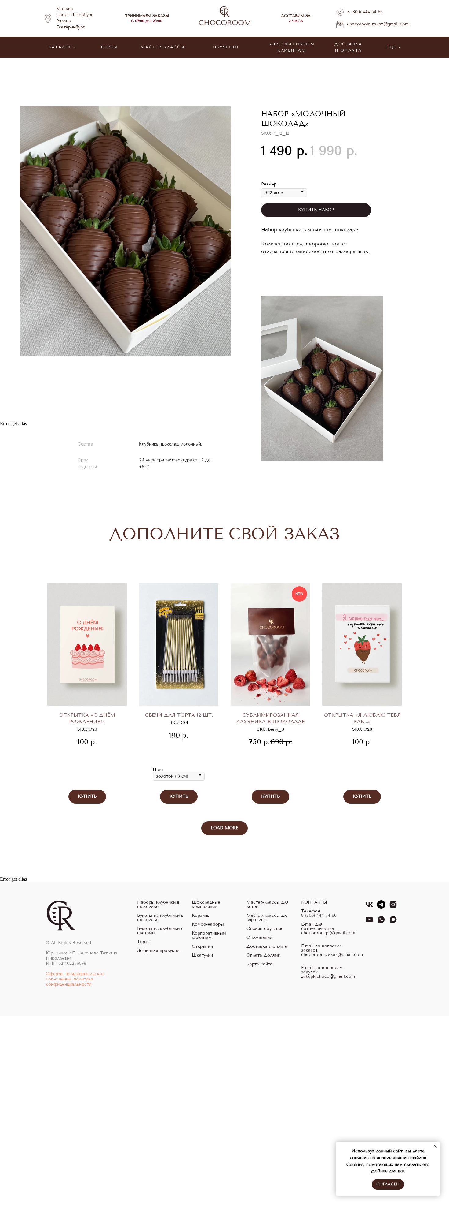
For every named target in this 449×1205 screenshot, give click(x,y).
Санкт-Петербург (74, 14)
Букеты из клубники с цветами (160, 931)
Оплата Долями (263, 955)
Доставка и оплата (266, 946)
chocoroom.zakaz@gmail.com (378, 24)
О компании (259, 937)
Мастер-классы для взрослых (267, 917)
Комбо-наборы (208, 924)
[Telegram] (381, 907)
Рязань (63, 21)
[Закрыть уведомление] (435, 1146)
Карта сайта (259, 964)
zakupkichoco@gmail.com (328, 976)
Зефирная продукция (159, 951)
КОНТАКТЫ (314, 902)
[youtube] (369, 922)
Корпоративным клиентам (209, 935)
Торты (144, 942)
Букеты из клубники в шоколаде (160, 917)
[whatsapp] (381, 922)
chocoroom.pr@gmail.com (328, 933)
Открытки (202, 946)
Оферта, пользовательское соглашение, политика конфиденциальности (75, 979)
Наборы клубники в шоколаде (158, 904)
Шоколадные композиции (206, 904)
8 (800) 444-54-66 (365, 11)
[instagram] (393, 907)
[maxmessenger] (393, 922)
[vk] (369, 907)
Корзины (201, 915)
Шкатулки (202, 955)
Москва (64, 8)
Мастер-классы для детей (267, 904)
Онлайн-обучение (264, 929)
